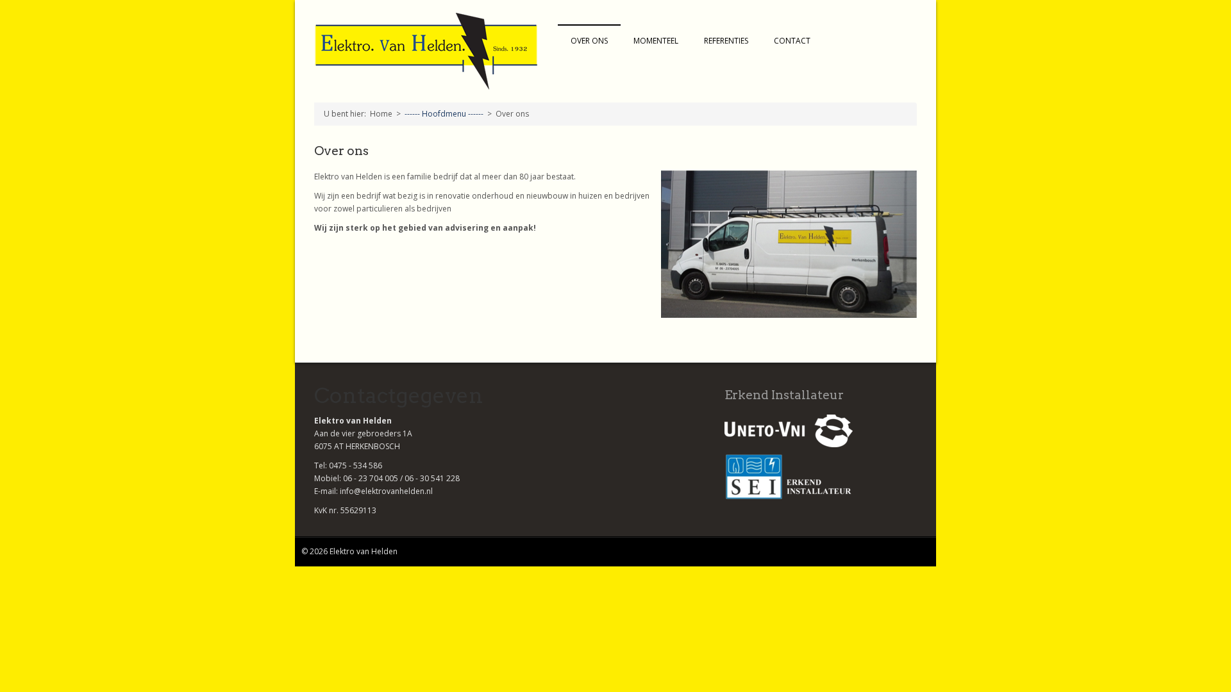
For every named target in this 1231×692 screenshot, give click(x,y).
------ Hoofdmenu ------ (444, 113)
